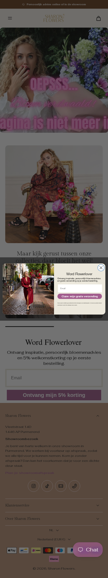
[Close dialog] (101, 267)
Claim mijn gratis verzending (80, 296)
